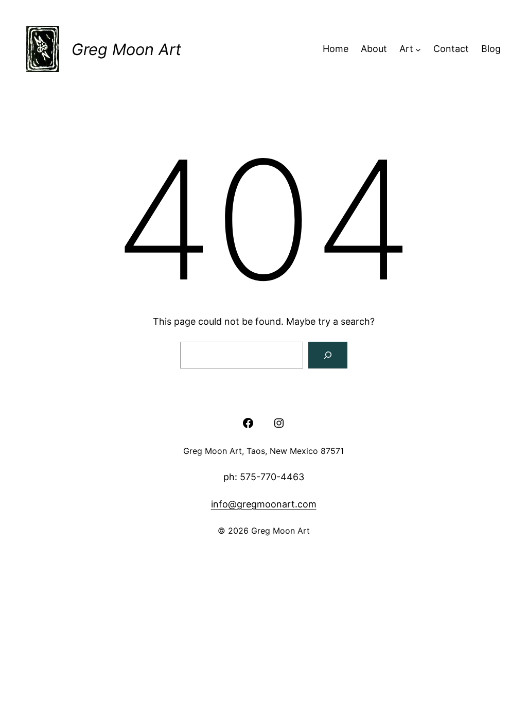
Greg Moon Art (126, 49)
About (374, 48)
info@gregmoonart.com (264, 504)
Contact (451, 48)
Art (406, 48)
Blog (491, 48)
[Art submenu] (418, 49)
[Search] (327, 355)
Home (335, 48)
